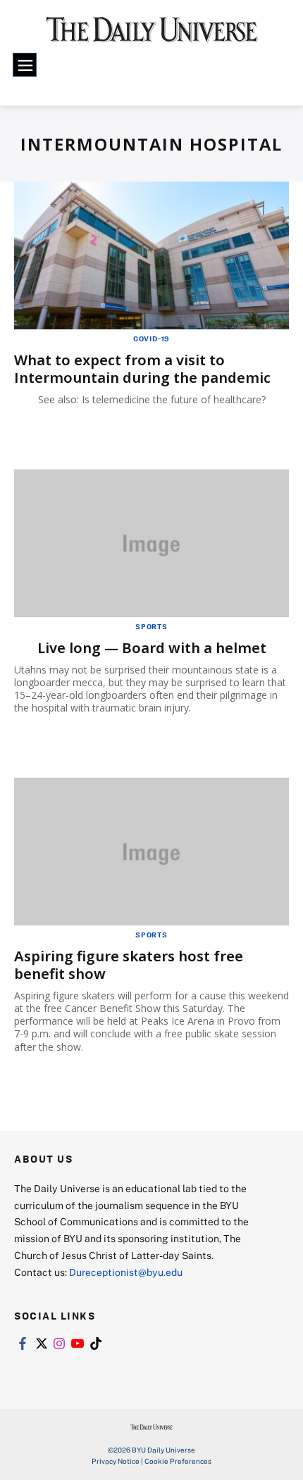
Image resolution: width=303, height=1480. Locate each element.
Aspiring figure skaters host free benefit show (128, 965)
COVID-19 (151, 338)
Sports (151, 626)
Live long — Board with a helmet (151, 647)
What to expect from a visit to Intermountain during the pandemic (142, 368)
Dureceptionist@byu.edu (126, 1272)
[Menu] (25, 65)
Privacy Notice (116, 1461)
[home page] (152, 35)
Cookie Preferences (177, 1461)
